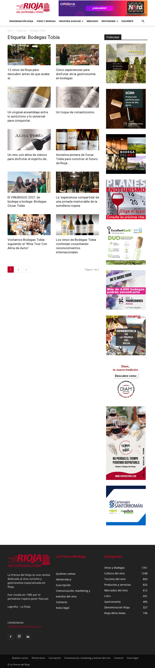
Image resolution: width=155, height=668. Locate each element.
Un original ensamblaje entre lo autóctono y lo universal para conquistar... (28, 116)
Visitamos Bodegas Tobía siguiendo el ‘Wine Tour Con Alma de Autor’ (27, 244)
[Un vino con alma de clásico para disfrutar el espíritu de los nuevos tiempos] (29, 139)
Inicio (10, 30)
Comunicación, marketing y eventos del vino (87, 657)
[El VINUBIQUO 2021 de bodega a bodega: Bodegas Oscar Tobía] (29, 182)
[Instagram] (19, 636)
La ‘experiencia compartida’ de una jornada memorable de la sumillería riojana (77, 201)
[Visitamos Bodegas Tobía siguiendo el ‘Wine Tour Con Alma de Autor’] (29, 224)
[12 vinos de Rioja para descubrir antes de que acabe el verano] (29, 54)
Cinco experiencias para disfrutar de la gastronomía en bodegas (75, 74)
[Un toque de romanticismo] (77, 97)
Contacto (61, 602)
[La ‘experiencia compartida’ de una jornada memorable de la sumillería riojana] (77, 182)
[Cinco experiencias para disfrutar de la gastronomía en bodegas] (77, 54)
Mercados (92, 21)
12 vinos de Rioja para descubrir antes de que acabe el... (29, 74)
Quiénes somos (65, 573)
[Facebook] (11, 637)
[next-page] (26, 269)
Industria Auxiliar (70, 21)
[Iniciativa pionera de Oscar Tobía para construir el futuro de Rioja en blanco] (77, 139)
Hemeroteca (63, 579)
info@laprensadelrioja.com (25, 626)
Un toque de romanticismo (75, 112)
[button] (142, 21)
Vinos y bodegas (46, 21)
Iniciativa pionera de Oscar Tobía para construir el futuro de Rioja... (77, 159)
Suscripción (63, 585)
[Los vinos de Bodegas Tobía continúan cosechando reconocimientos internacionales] (77, 224)
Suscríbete (127, 21)
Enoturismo (108, 21)
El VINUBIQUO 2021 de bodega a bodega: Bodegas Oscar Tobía (27, 201)
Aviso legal (62, 608)
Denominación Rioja (21, 21)
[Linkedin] (28, 637)
